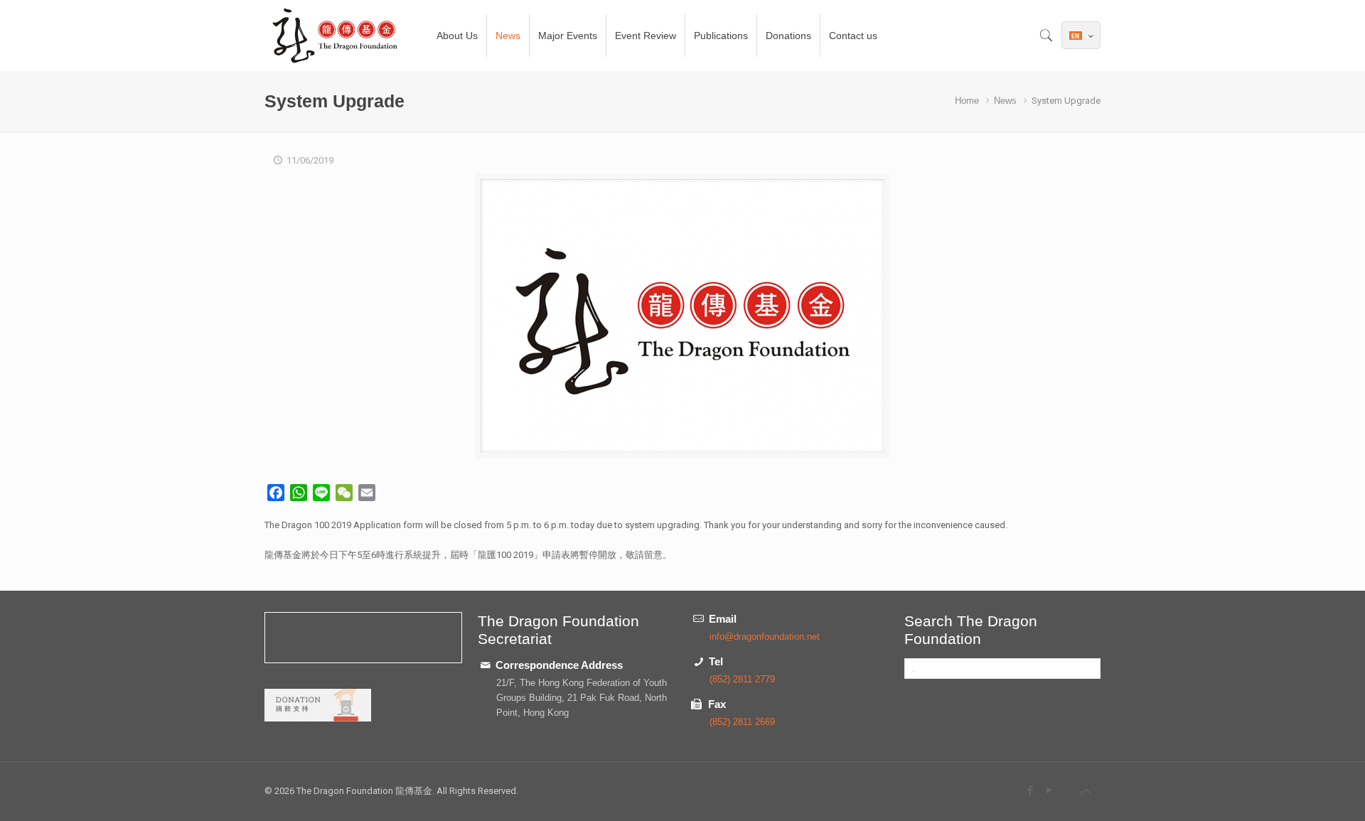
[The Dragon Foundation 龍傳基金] (335, 35)
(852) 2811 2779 (742, 679)
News (1005, 100)
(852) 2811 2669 (742, 722)
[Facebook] (1029, 790)
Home (967, 100)
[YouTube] (1049, 790)
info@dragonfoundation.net (765, 636)
